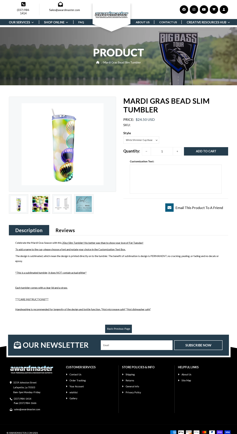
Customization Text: (142, 161)
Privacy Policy (133, 392)
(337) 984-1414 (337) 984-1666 (25, 400)
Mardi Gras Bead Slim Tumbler (122, 62)
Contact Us (75, 374)
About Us (186, 374)
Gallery (73, 398)
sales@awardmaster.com (27, 409)
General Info (132, 386)
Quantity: (131, 151)
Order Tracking (77, 380)
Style (127, 133)
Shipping (130, 374)
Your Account (76, 386)
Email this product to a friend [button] (199, 207)
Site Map (186, 380)
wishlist (73, 392)
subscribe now (198, 345)
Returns (130, 380)
